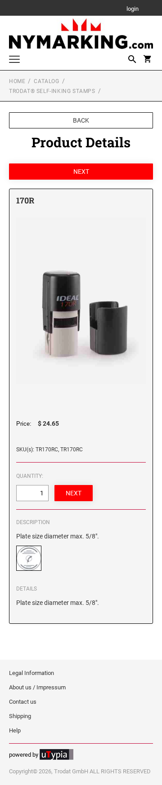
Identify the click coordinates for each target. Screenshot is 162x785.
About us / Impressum (37, 687)
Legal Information (31, 673)
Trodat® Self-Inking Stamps (52, 91)
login (132, 9)
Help (15, 730)
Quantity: (29, 476)
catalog (46, 81)
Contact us (22, 701)
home (17, 81)
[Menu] (14, 60)
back (81, 120)
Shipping (20, 716)
